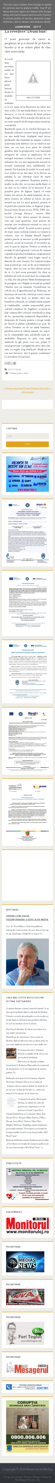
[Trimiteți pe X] (11, 363)
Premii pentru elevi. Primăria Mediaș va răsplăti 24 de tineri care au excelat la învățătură (33, 1054)
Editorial (15, 369)
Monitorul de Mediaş (39, 1469)
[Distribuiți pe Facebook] (14, 363)
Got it (37, 26)
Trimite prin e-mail (18, 373)
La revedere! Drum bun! (26, 31)
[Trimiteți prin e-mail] (5, 363)
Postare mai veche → (41, 388)
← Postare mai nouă (13, 388)
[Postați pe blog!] (8, 363)
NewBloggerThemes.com (27, 1480)
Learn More (22, 26)
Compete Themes (22, 1477)
